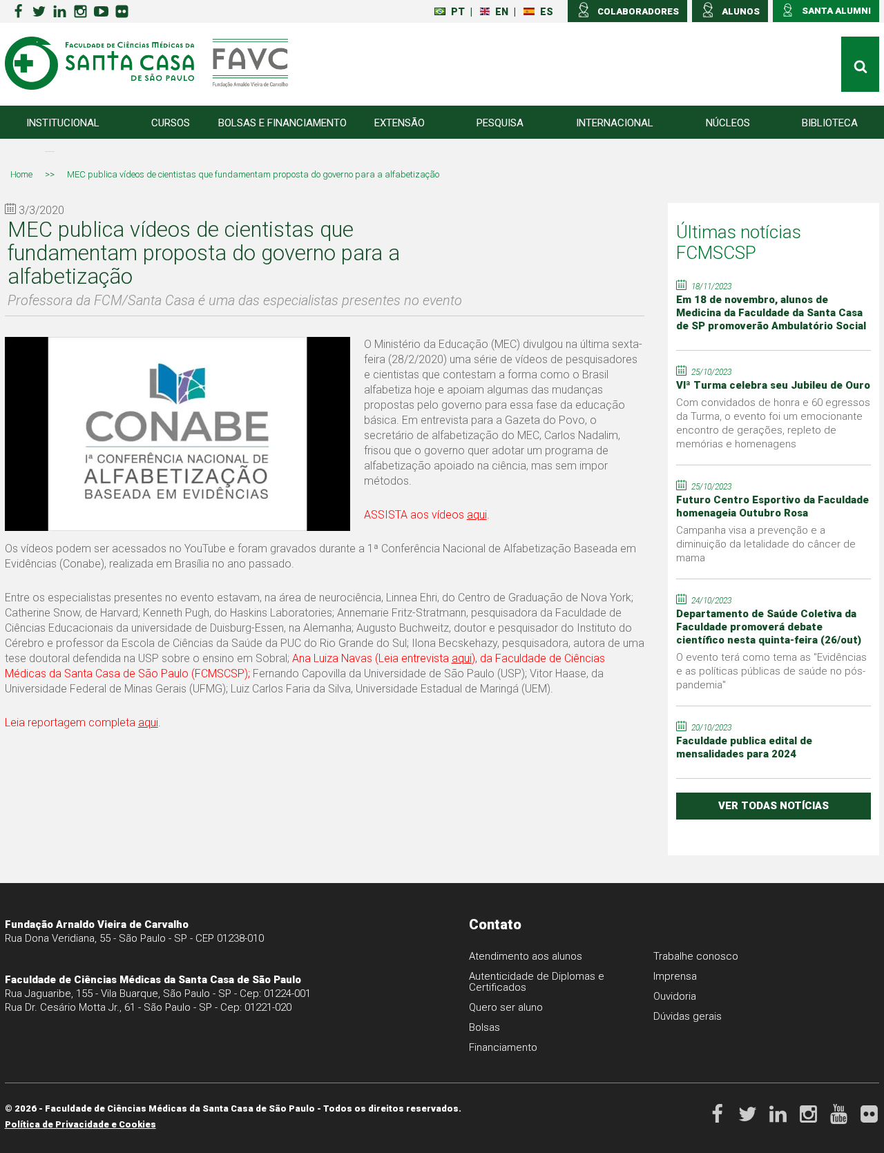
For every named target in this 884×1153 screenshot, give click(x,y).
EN (501, 11)
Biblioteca (830, 123)
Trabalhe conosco (695, 956)
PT (458, 11)
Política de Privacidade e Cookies (80, 1124)
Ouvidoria (674, 996)
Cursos (170, 123)
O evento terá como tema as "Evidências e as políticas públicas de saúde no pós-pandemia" (771, 671)
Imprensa (675, 976)
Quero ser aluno (506, 1007)
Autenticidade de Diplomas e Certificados (536, 982)
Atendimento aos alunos (525, 956)
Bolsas (484, 1027)
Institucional (62, 123)
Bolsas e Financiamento (282, 123)
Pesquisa (500, 123)
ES (546, 11)
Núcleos (728, 123)
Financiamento (503, 1047)
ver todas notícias (773, 806)
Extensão (399, 123)
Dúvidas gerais (687, 1016)
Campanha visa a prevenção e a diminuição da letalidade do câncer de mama (766, 544)
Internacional (614, 123)
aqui (477, 514)
